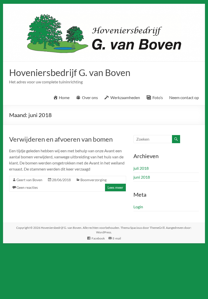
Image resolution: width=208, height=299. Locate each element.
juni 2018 (141, 177)
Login (138, 206)
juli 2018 (141, 168)
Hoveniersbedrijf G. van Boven (69, 72)
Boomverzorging (93, 180)
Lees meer (115, 187)
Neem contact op (184, 97)
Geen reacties (27, 187)
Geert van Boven (29, 180)
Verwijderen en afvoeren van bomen (61, 139)
